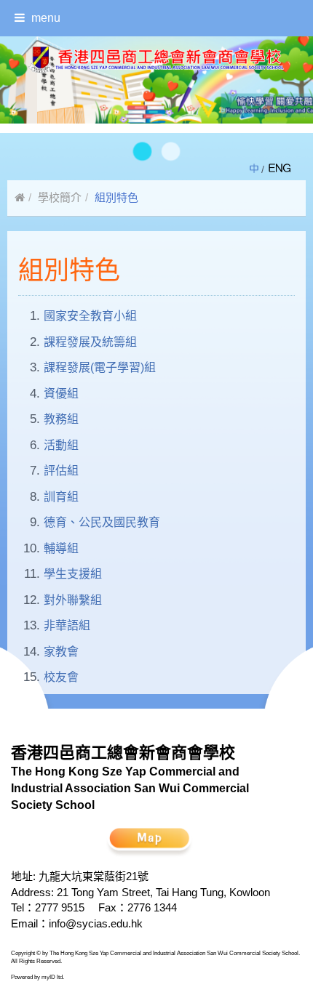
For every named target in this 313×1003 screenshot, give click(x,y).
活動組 (61, 445)
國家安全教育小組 (90, 316)
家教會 (61, 651)
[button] (142, 151)
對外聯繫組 (73, 600)
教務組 (61, 419)
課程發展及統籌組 (90, 342)
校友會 (61, 677)
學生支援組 (73, 574)
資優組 (61, 393)
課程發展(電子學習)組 (100, 367)
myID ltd (52, 977)
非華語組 (67, 625)
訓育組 (61, 497)
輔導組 (61, 548)
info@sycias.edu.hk (96, 923)
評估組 (61, 470)
